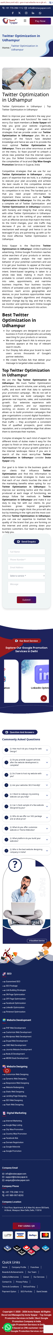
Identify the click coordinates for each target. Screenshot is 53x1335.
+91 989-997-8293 (14, 1195)
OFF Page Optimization (16, 999)
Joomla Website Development (19, 1049)
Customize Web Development (19, 1032)
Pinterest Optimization (15, 1012)
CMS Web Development (16, 1045)
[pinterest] (31, 1251)
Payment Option (9, 1291)
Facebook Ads (12, 1138)
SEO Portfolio (26, 1291)
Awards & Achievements (12, 1272)
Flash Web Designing (15, 1105)
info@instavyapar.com (39, 7)
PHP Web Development (16, 1028)
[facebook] (7, 1247)
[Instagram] (26, 13)
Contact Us (7, 1282)
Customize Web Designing (17, 1074)
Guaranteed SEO (13, 981)
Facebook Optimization (16, 1003)
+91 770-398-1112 (14, 7)
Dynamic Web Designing (16, 1079)
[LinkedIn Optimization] (28, 674)
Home (5, 47)
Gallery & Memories (10, 1277)
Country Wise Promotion (16, 1134)
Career (26, 1277)
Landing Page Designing (16, 1096)
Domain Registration (15, 1142)
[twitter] (21, 1251)
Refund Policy (29, 1287)
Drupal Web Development (17, 1041)
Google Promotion (32, 252)
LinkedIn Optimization (29, 687)
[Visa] (20, 1235)
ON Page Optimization (15, 994)
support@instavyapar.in (16, 1177)
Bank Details (42, 1291)
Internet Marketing (14, 1121)
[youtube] (26, 1247)
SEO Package (12, 986)
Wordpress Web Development (18, 1036)
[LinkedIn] (33, 13)
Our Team (32, 1272)
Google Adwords (13, 1147)
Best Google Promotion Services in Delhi (26, 1331)
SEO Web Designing (14, 1100)
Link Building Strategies (16, 990)
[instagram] (36, 1247)
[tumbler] (17, 1247)
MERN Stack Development (17, 1058)
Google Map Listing (14, 1125)
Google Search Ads (24, 340)
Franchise (35, 1267)
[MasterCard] (45, 1235)
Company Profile (19, 1267)
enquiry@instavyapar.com (17, 1180)
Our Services (39, 1277)
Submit (26, 599)
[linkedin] (45, 1247)
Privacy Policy (22, 1282)
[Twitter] (19, 13)
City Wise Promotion (14, 1129)
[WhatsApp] (40, 13)
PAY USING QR (26, 1226)
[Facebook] (12, 13)
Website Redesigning (15, 1087)
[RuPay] (33, 1235)
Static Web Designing (15, 1092)
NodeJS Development (15, 1054)
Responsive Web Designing (17, 1083)
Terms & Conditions (10, 1287)
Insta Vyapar (9, 245)
